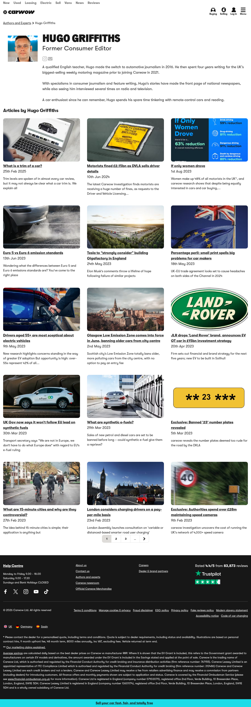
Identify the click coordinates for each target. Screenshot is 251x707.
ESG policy (162, 610)
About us (81, 565)
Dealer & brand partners (153, 571)
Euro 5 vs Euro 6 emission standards (33, 253)
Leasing (30, 3)
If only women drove (188, 166)
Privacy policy (179, 610)
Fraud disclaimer (143, 610)
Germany (26, 626)
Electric (46, 3)
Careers (143, 565)
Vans (68, 3)
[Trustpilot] (221, 577)
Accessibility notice (207, 615)
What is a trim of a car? (22, 166)
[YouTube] (36, 593)
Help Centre (13, 566)
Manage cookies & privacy (115, 610)
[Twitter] (16, 593)
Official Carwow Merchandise (94, 588)
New (6, 3)
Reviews (94, 3)
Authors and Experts (17, 23)
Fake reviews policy (202, 610)
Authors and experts (88, 577)
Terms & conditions (85, 610)
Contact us (82, 571)
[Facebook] (6, 593)
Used (17, 3)
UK (10, 626)
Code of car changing (234, 615)
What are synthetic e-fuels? (110, 422)
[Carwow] (19, 12)
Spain (44, 626)
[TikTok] (46, 593)
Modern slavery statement (232, 610)
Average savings (13, 653)
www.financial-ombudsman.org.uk (29, 679)
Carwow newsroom (87, 582)
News (80, 3)
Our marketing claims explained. (25, 647)
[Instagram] (26, 593)
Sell (58, 3)
